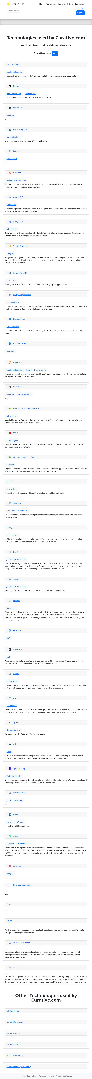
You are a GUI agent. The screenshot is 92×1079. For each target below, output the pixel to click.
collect (16, 836)
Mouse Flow (18, 107)
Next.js (16, 86)
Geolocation (12, 158)
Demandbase (19, 387)
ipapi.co (16, 151)
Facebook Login (20, 319)
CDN (8, 638)
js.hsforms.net (13, 1011)
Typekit (10, 481)
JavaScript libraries (14, 72)
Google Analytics (20, 246)
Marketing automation (16, 180)
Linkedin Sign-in (20, 129)
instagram (17, 866)
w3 (14, 698)
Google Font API (20, 273)
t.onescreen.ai (13, 1044)
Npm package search (22, 885)
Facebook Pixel (19, 343)
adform (16, 600)
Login (80, 8)
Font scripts (11, 280)
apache (16, 722)
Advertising (11, 204)
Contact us (79, 4)
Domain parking (13, 730)
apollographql (19, 768)
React (15, 552)
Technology (51, 4)
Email (9, 751)
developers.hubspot (21, 943)
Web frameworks (14, 93)
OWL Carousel (13, 64)
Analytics (10, 115)
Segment (17, 503)
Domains (62, 4)
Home (42, 4)
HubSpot (17, 173)
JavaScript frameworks (16, 559)
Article (58, 1076)
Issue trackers (13, 535)
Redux (15, 579)
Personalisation (24, 394)
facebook (17, 630)
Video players (12, 440)
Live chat (10, 465)
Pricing (70, 4)
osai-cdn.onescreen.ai (16, 1055)
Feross (9, 904)
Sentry (9, 527)
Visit (55, 53)
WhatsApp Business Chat (23, 457)
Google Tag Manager (22, 294)
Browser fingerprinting (36, 370)
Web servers (30, 93)
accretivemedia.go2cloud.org (19, 1066)
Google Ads (18, 221)
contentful (17, 649)
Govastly (10, 921)
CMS (8, 657)
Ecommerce (12, 681)
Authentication (13, 137)
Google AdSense (20, 197)
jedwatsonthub (19, 793)
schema (16, 673)
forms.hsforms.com (15, 1022)
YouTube (17, 433)
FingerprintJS (18, 362)
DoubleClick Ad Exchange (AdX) (26, 408)
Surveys (10, 822)
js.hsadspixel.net (14, 1033)
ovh (14, 744)
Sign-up (80, 12)
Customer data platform (17, 511)
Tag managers (13, 302)
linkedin (16, 814)
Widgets (20, 822)
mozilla (16, 967)
